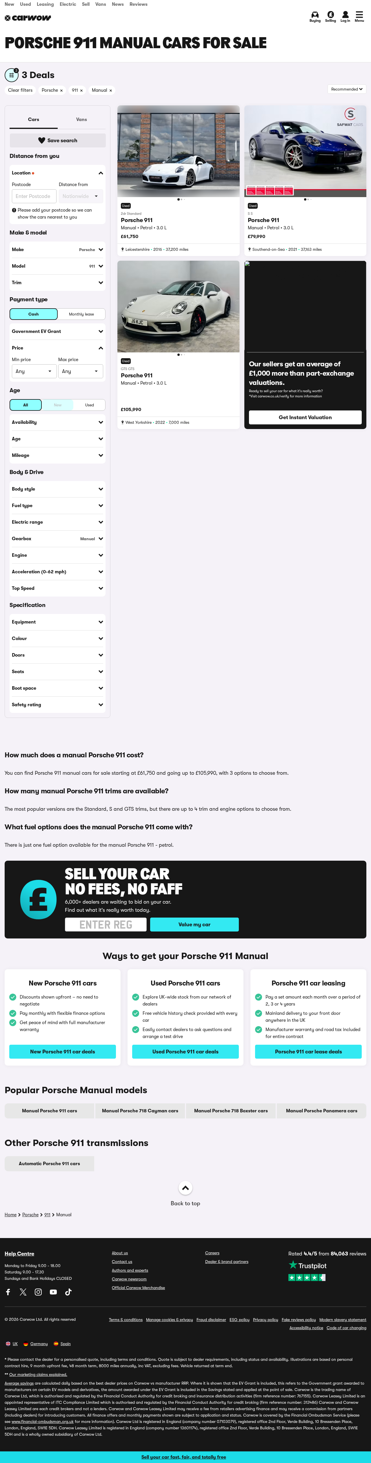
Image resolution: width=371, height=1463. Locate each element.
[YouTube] (54, 1294)
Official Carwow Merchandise (138, 1287)
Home (11, 1214)
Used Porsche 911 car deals (185, 1052)
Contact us (122, 1261)
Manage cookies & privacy (169, 1319)
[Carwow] (28, 18)
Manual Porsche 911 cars (49, 1111)
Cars (33, 119)
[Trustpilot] (327, 1270)
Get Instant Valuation (305, 417)
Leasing (45, 4)
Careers (212, 1253)
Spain (66, 1343)
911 (47, 1214)
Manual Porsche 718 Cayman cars (140, 1111)
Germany (39, 1343)
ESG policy (240, 1319)
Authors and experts (130, 1270)
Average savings (19, 1383)
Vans (100, 4)
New (9, 4)
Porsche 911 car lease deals (308, 1052)
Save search (62, 140)
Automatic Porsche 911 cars (49, 1163)
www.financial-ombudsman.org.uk (43, 1421)
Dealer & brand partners (226, 1261)
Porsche (30, 1214)
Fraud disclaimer (211, 1319)
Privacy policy (265, 1319)
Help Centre (19, 1254)
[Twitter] (24, 1294)
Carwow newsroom (129, 1279)
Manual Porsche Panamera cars (321, 1111)
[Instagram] (39, 1294)
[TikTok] (68, 1294)
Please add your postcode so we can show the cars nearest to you (55, 214)
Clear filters (20, 90)
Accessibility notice (306, 1327)
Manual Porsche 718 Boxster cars (231, 1111)
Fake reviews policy (299, 1319)
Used (25, 4)
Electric (68, 4)
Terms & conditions (126, 1319)
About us (120, 1253)
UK (15, 1343)
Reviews (139, 4)
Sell (86, 4)
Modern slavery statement (342, 1319)
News (118, 4)
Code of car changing (346, 1327)
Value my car (194, 924)
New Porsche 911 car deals (62, 1052)
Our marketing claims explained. (38, 1374)
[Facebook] (9, 1294)
